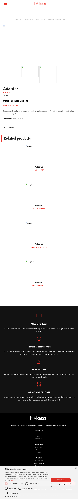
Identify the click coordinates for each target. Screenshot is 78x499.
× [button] (75, 468)
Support (39, 452)
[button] (27, 496)
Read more (13, 480)
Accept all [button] (61, 480)
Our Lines (39, 434)
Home (15, 19)
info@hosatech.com (39, 463)
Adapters (43, 19)
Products (20, 19)
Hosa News (39, 450)
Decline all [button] (61, 485)
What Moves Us (39, 447)
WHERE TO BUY (11, 106)
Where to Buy (39, 438)
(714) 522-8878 (39, 461)
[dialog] (39, 482)
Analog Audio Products (32, 19)
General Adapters (53, 19)
